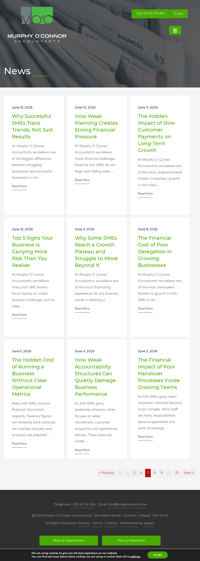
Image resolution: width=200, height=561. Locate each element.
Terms (97, 523)
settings (135, 556)
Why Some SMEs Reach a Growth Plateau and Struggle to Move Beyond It (96, 251)
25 (177, 472)
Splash (149, 523)
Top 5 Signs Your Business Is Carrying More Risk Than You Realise (32, 251)
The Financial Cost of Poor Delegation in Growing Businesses (155, 251)
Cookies (111, 523)
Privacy (84, 523)
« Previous (106, 472)
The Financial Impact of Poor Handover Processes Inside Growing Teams (159, 373)
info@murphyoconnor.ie (127, 504)
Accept (157, 555)
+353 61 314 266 (83, 504)
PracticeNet (129, 523)
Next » (189, 472)
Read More (19, 186)
